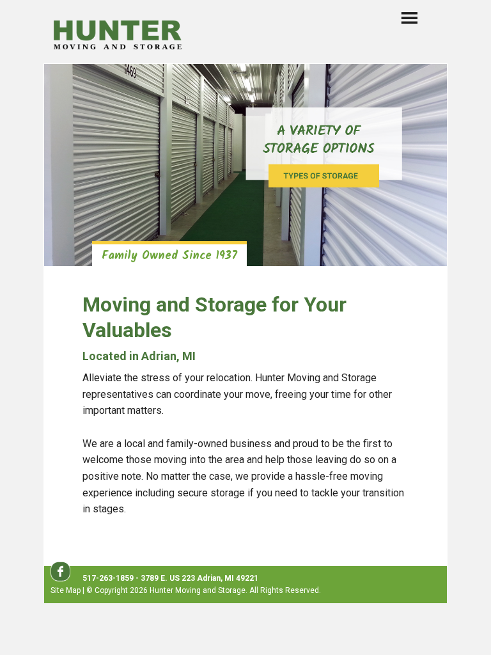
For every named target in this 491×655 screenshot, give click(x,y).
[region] (245, 165)
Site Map (66, 590)
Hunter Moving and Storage (118, 33)
